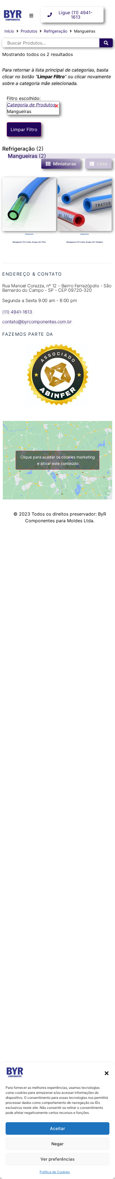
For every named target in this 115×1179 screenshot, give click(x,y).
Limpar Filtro (24, 129)
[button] (106, 1073)
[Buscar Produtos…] (50, 43)
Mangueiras (29, 234)
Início (9, 31)
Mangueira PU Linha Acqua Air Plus (29, 242)
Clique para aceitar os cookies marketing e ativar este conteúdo (57, 460)
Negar (57, 1143)
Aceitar (57, 1128)
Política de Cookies (55, 1172)
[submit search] (106, 42)
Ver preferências (57, 1159)
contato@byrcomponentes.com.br (36, 321)
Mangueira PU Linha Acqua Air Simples (84, 242)
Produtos (29, 31)
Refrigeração (55, 31)
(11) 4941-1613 (17, 312)
